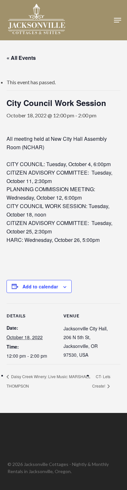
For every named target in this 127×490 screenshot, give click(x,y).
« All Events (21, 57)
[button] (117, 20)
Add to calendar (40, 286)
